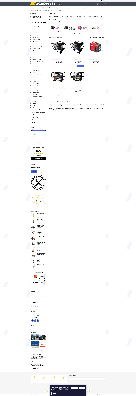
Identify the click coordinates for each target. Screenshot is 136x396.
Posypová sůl (35, 94)
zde (52, 390)
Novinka (39, 138)
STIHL (33, 20)
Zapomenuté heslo (35, 306)
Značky (34, 122)
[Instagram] (35, 320)
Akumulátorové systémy (38, 61)
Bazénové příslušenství (37, 96)
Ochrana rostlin (36, 83)
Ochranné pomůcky (37, 109)
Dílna (34, 105)
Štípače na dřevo (36, 39)
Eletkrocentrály (36, 50)
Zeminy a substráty (37, 74)
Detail (58, 66)
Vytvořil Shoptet (101, 394)
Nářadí (34, 68)
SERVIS (34, 119)
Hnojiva (34, 76)
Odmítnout (74, 387)
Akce (39, 136)
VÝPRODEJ (35, 117)
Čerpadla (35, 63)
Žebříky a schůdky (36, 70)
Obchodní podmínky (49, 0)
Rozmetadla (35, 65)
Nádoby (34, 72)
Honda (34, 54)
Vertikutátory (35, 32)
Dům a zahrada (36, 26)
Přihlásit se (35, 302)
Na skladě (39, 134)
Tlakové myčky (36, 41)
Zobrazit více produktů (76, 33)
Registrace (102, 0)
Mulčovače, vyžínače (37, 59)
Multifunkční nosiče (37, 43)
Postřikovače (35, 87)
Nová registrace (34, 305)
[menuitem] (33, 8)
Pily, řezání (35, 57)
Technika (35, 28)
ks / (87, 379)
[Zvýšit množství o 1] (76, 66)
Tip (39, 139)
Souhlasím (81, 387)
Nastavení (54, 393)
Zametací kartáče (36, 48)
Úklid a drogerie (36, 90)
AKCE (33, 114)
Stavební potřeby (36, 98)
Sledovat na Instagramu (39, 350)
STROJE (34, 14)
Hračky (34, 101)
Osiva (34, 79)
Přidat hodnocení (38, 158)
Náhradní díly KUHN (35, 167)
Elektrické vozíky (36, 92)
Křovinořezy (35, 35)
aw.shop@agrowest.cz (38, 315)
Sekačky (34, 30)
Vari (33, 52)
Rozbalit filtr (38, 142)
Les (33, 107)
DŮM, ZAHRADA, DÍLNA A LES (39, 23)
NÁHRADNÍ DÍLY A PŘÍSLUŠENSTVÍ (37, 17)
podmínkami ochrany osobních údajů (38, 365)
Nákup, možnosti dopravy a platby (37, 0)
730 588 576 (36, 317)
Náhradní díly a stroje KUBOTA (37, 166)
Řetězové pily (35, 37)
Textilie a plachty (36, 85)
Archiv (34, 171)
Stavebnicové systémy (37, 46)
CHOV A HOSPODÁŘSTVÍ (38, 112)
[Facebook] (32, 320)
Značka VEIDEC (34, 169)
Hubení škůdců (36, 81)
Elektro (34, 103)
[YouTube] (38, 320)
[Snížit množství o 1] (71, 66)
